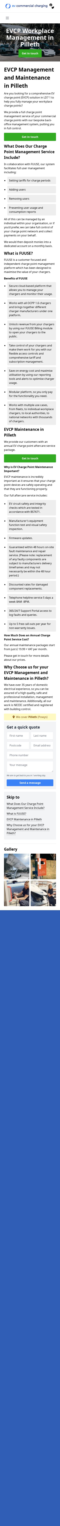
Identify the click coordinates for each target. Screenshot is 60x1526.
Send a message (30, 783)
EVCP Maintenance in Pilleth (24, 819)
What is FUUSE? (16, 813)
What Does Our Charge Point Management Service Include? (25, 806)
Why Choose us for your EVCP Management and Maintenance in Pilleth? (28, 829)
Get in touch (30, 53)
